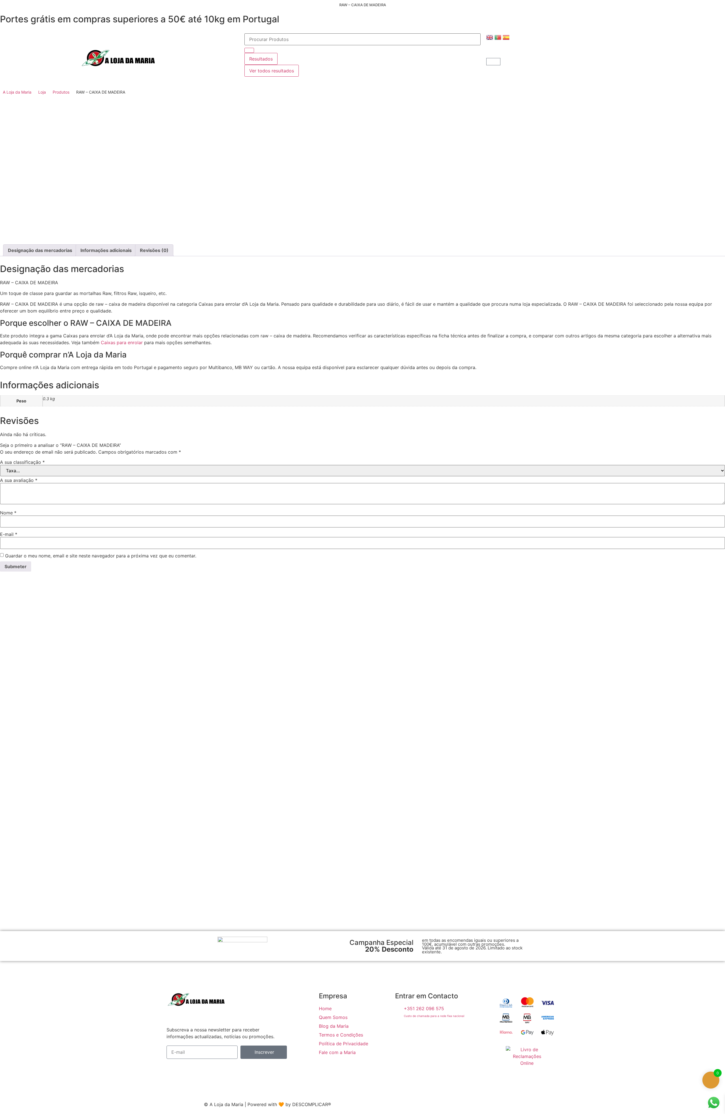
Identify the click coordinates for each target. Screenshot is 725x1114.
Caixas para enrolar (122, 342)
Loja (42, 92)
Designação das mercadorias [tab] (40, 250)
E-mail (8, 534)
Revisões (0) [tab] (154, 250)
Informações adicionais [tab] (106, 250)
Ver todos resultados (271, 71)
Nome (8, 512)
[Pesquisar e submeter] (249, 50)
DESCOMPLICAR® (311, 1104)
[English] (490, 37)
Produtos (61, 92)
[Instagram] (420, 1031)
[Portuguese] (498, 37)
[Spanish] (507, 37)
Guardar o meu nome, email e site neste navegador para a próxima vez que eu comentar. (100, 555)
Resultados (261, 59)
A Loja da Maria (17, 92)
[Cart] (493, 61)
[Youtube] (437, 1031)
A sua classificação (22, 462)
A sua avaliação (18, 480)
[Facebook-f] (402, 1031)
